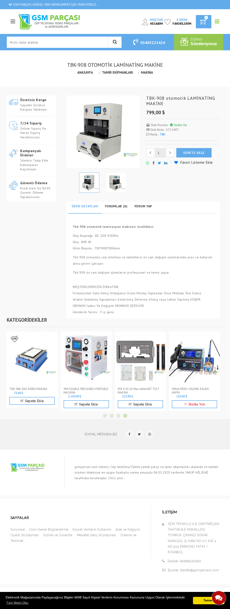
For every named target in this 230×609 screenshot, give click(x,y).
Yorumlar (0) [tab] (116, 206)
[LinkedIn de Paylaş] (165, 163)
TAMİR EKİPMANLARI (117, 72)
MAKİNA (147, 72)
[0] (203, 23)
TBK (162, 134)
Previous (68, 132)
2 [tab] (111, 416)
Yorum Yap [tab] (143, 206)
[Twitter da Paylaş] (159, 163)
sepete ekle (194, 153)
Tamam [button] (208, 600)
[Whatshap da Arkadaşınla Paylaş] (147, 163)
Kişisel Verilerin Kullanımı (92, 529)
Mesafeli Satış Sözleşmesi (96, 535)
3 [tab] (118, 416)
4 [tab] (125, 416)
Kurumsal (18, 529)
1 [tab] (105, 416)
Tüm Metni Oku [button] (17, 603)
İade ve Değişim (128, 529)
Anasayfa (85, 72)
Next (137, 132)
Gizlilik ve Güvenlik (57, 535)
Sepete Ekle (34, 401)
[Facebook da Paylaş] (154, 163)
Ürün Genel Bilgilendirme (48, 529)
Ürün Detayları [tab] (85, 206)
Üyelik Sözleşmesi (25, 535)
